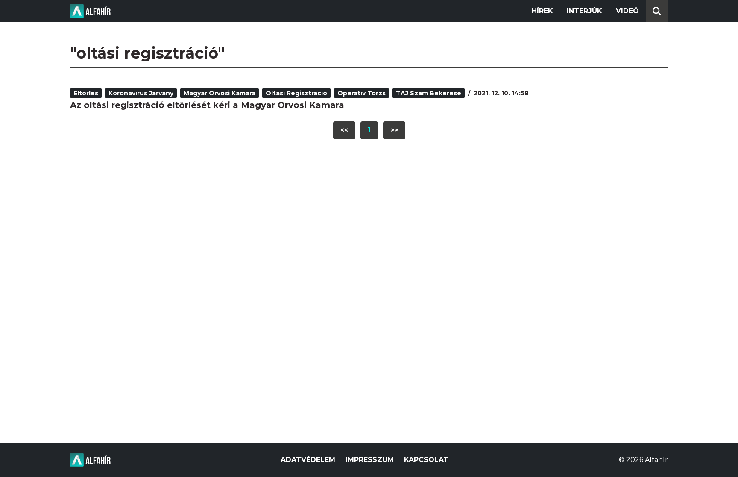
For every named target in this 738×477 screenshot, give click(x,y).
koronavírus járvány (140, 93)
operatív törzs (361, 93)
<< (344, 130)
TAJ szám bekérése (428, 93)
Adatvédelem (308, 460)
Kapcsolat (426, 460)
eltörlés (85, 93)
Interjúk (584, 11)
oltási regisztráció (296, 93)
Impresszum (370, 460)
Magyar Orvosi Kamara (219, 93)
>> (394, 130)
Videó (627, 11)
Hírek (542, 11)
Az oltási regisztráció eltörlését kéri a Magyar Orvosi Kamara (207, 105)
